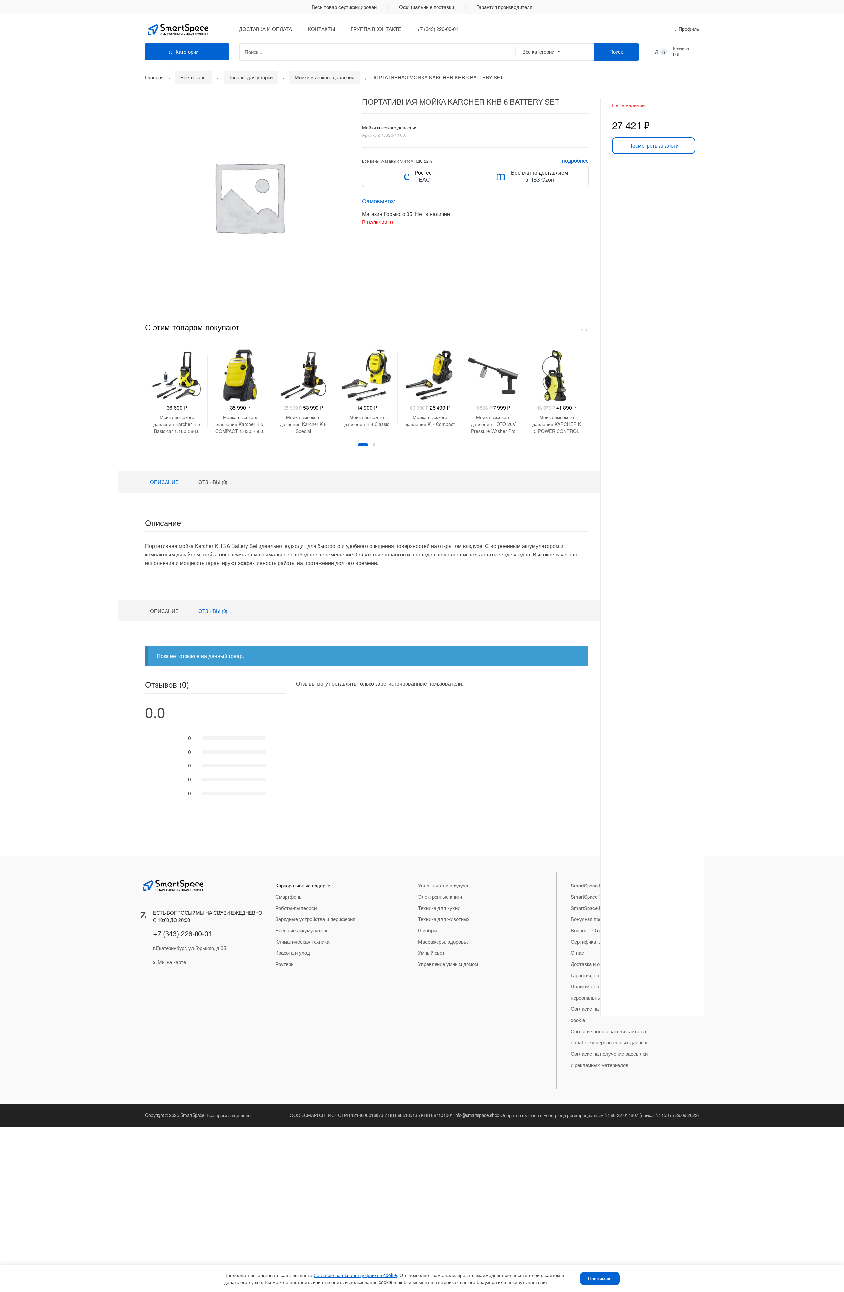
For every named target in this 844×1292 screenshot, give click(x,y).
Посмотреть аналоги (653, 145)
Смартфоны (289, 896)
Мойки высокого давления (324, 77)
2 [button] (374, 444)
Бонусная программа (594, 919)
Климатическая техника (302, 941)
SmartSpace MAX (590, 907)
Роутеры (285, 963)
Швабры (427, 930)
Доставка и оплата (265, 28)
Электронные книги (440, 896)
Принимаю (600, 1278)
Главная (154, 77)
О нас (577, 952)
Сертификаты (586, 941)
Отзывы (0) (212, 481)
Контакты (321, 28)
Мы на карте (172, 961)
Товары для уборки (251, 77)
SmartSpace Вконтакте (596, 885)
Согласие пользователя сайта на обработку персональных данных (609, 1037)
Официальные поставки (426, 6)
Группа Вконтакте (376, 28)
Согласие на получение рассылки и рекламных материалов (609, 1059)
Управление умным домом (448, 963)
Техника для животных (444, 919)
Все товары (193, 77)
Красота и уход (292, 952)
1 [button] (363, 444)
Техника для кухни (439, 907)
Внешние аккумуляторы (302, 930)
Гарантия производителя (504, 6)
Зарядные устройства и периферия (315, 919)
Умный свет (431, 952)
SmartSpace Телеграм (595, 896)
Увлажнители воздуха (443, 885)
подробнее (575, 160)
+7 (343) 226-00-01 (437, 28)
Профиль (689, 28)
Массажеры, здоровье (443, 941)
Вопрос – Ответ (588, 930)
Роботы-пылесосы (296, 907)
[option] (248, 197)
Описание (164, 481)
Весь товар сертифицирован (344, 6)
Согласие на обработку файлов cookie (355, 1275)
